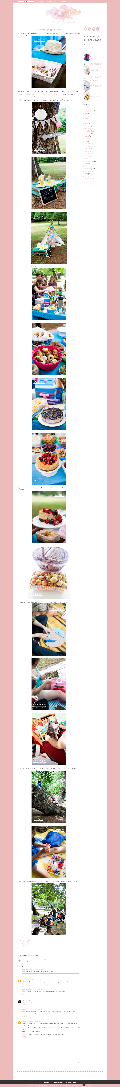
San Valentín (87, 170)
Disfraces (87, 135)
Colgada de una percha (27, 1000)
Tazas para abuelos (94, 70)
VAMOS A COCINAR (51, 1)
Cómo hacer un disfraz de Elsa (96, 78)
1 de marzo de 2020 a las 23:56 (34, 1021)
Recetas (86, 165)
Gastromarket (88, 140)
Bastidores (87, 111)
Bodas (86, 115)
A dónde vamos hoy (89, 110)
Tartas (86, 173)
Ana (48, 488)
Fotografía (87, 136)
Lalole (61, 94)
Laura (61, 33)
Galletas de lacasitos (95, 96)
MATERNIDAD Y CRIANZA (66, 1)
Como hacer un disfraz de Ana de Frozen (96, 57)
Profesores (87, 163)
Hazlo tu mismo (88, 146)
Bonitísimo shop (88, 116)
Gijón (86, 141)
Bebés (86, 113)
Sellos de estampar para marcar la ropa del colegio (96, 86)
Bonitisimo (28, 969)
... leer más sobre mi (88, 47)
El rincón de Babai (31, 94)
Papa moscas (56, 94)
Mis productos (88, 156)
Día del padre (88, 133)
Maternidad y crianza (89, 155)
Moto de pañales (94, 80)
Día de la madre (88, 131)
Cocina (86, 120)
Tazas (86, 174)
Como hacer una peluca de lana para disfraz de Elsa (96, 64)
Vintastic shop (40, 94)
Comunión (87, 121)
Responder (24, 963)
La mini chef (87, 148)
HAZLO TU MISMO (40, 1)
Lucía (65, 33)
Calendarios (87, 118)
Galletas (86, 138)
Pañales (86, 158)
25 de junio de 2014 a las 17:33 (34, 980)
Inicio (50, 1062)
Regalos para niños (89, 168)
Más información (89, 1085)
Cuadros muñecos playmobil (96, 76)
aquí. (71, 546)
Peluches (87, 160)
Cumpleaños (88, 126)
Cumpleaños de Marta (90, 128)
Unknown (24, 980)
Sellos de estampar (89, 171)
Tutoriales (87, 176)
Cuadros (87, 125)
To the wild (70, 100)
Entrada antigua (76, 1062)
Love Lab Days (88, 151)
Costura (86, 123)
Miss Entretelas (74, 93)
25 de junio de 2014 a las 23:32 (38, 989)
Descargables (88, 130)
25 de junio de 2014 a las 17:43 (40, 1000)
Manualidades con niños (90, 153)
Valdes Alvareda (48, 94)
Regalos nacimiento (89, 166)
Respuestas (26, 966)
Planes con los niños (89, 161)
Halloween (87, 145)
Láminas (87, 150)
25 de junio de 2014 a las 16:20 (39, 959)
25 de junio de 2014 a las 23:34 (38, 1009)
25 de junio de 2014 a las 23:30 (38, 969)
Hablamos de (88, 143)
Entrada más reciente (23, 1062)
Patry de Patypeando (27, 959)
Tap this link (24, 1034)
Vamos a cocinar (88, 178)
